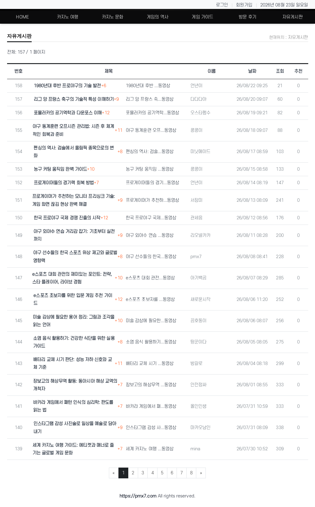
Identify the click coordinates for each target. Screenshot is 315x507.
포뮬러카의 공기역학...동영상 (152, 113)
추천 (298, 71)
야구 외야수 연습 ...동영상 (150, 235)
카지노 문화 (112, 17)
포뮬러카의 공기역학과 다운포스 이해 (68, 113)
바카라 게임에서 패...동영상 (151, 406)
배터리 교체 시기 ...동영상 (150, 363)
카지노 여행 (67, 17)
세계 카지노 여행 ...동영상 (150, 449)
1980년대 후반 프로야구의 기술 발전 (67, 85)
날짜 (252, 71)
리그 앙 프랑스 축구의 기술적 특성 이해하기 (74, 99)
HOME (22, 17)
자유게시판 (292, 17)
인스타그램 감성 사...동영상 (151, 427)
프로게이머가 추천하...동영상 (152, 200)
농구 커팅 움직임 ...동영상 (150, 169)
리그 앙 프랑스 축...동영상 (150, 99)
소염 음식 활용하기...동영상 (151, 342)
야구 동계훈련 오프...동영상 (151, 130)
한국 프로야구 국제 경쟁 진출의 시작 (67, 218)
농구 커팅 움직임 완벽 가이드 (60, 169)
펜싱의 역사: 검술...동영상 (150, 151)
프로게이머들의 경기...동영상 (152, 182)
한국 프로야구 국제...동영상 (151, 218)
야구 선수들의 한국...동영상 (151, 256)
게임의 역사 (157, 17)
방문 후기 (247, 17)
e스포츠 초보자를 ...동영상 (150, 299)
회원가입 (244, 5)
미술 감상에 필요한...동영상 (151, 320)
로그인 (222, 5)
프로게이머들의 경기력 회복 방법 (64, 182)
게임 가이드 (202, 17)
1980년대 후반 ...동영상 (148, 85)
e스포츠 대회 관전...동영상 (150, 278)
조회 (280, 71)
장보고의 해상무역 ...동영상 (151, 384)
